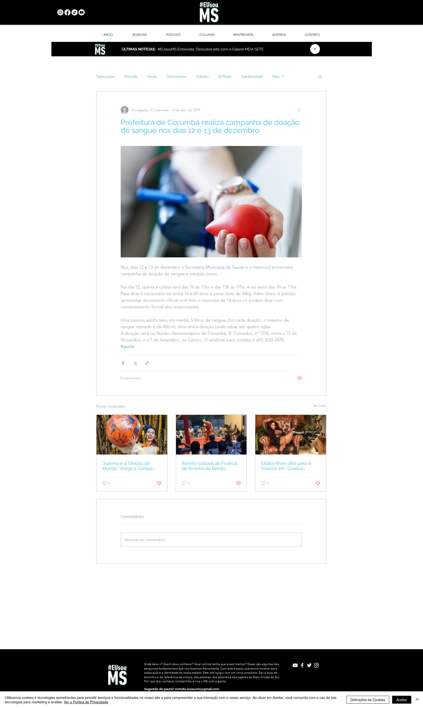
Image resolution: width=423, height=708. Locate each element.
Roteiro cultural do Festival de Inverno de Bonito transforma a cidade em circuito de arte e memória (209, 466)
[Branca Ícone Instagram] (316, 665)
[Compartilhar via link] (147, 363)
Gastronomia (176, 76)
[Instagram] (60, 12)
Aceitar (401, 699)
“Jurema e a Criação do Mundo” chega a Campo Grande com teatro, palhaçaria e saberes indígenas (127, 466)
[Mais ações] (299, 110)
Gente (152, 76)
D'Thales (225, 76)
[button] (320, 76)
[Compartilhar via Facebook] (123, 363)
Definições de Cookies (368, 699)
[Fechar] (417, 699)
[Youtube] (82, 12)
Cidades (202, 76)
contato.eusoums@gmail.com (197, 689)
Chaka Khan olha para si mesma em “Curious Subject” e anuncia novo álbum (286, 466)
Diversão (130, 76)
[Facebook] (67, 12)
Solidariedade (252, 76)
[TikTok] (74, 12)
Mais (276, 76)
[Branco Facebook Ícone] (302, 665)
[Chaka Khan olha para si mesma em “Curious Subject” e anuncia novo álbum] (290, 435)
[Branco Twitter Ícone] (309, 665)
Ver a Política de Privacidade (86, 701)
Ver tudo (319, 405)
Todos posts (105, 76)
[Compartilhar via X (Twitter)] (135, 363)
